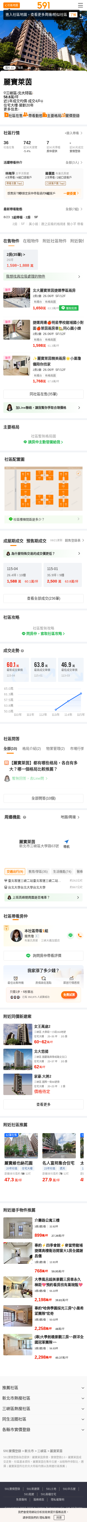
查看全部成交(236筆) (43, 598)
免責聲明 (21, 1499)
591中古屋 (69, 1489)
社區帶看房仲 (16, 916)
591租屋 (29, 1494)
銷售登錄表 (73, 540)
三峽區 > (43, 1451)
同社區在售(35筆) (43, 394)
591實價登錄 (12, 1489)
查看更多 (43, 1104)
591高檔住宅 (48, 1494)
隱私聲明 (44, 1517)
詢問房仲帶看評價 (47, 956)
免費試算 (69, 994)
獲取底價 (71, 308)
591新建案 (33, 1489)
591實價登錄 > (13, 1451)
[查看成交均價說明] (42, 101)
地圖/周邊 (69, 817)
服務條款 (38, 1499)
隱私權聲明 (57, 1499)
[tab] (13, 541)
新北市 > (31, 1451)
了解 (73, 14)
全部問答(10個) (43, 798)
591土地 (51, 1489)
